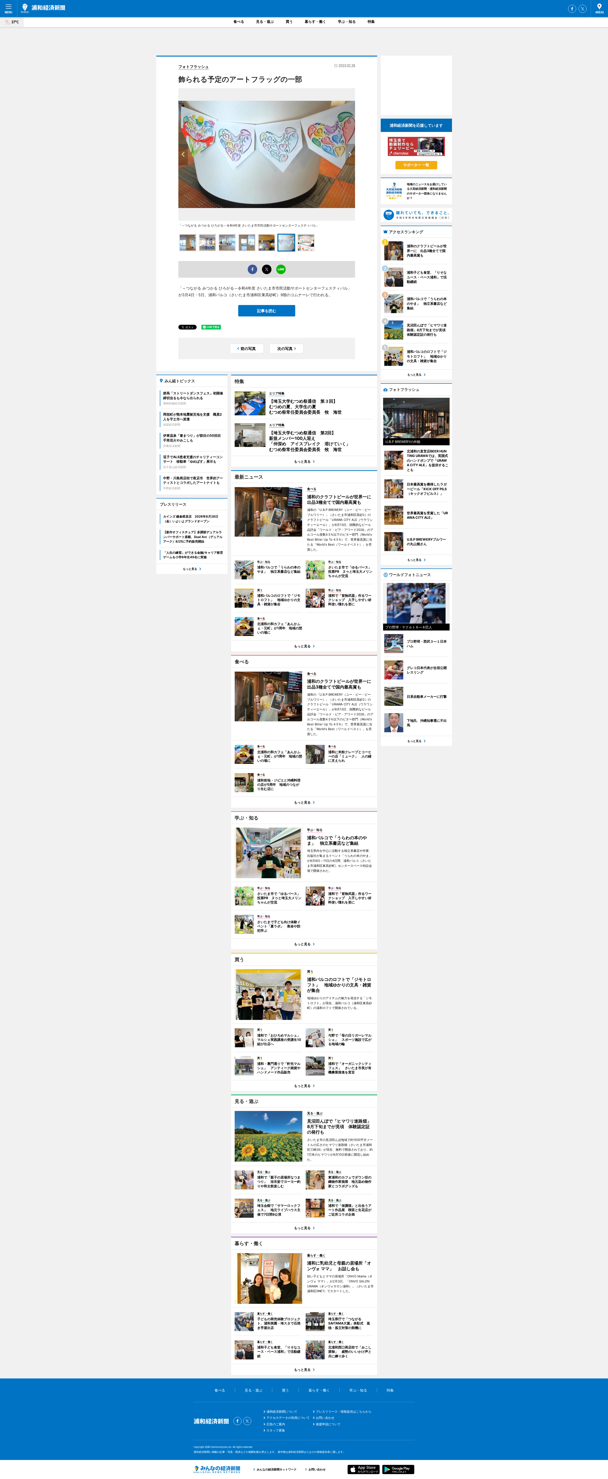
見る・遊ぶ (265, 21)
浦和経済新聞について (281, 1411)
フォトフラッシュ (193, 66)
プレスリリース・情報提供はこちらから (343, 1411)
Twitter (583, 9)
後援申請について (328, 1424)
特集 (371, 21)
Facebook (572, 9)
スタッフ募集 (275, 1430)
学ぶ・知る (347, 21)
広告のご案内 (275, 1424)
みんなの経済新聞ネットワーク (217, 1469)
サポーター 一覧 (416, 165)
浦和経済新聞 (43, 8)
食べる (238, 21)
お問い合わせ (325, 1418)
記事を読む (266, 310)
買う (289, 21)
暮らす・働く (315, 21)
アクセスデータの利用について (288, 1418)
